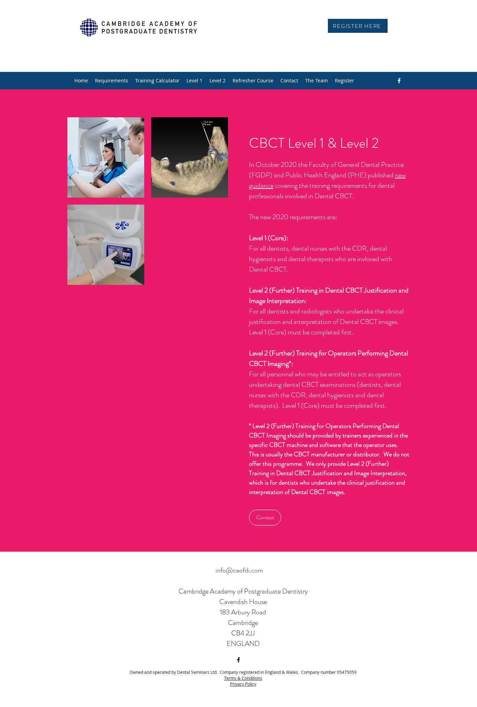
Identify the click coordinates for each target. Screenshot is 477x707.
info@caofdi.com (239, 570)
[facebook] (399, 80)
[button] (105, 157)
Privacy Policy (243, 684)
